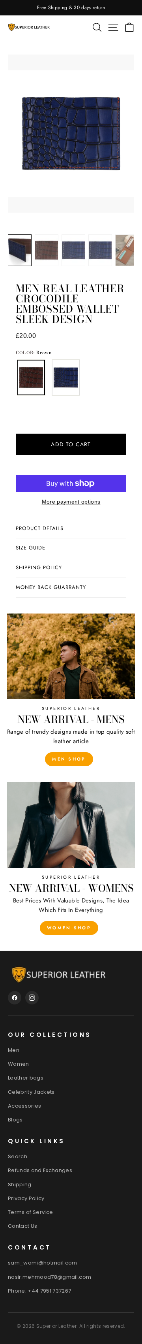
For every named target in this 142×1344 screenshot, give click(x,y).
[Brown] (31, 377)
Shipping (20, 1184)
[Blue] (66, 377)
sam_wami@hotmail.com (42, 1263)
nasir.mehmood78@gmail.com (50, 1277)
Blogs (15, 1119)
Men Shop (69, 759)
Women (18, 1064)
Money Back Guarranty (51, 587)
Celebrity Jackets (31, 1092)
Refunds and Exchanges (40, 1170)
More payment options (71, 502)
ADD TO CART (71, 444)
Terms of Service (30, 1212)
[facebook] (14, 997)
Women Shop (69, 928)
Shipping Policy (39, 567)
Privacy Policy (26, 1198)
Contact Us (22, 1226)
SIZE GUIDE (30, 547)
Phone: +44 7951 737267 (39, 1291)
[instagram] (32, 997)
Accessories (24, 1106)
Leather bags (25, 1078)
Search (17, 1156)
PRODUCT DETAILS (40, 528)
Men (13, 1050)
